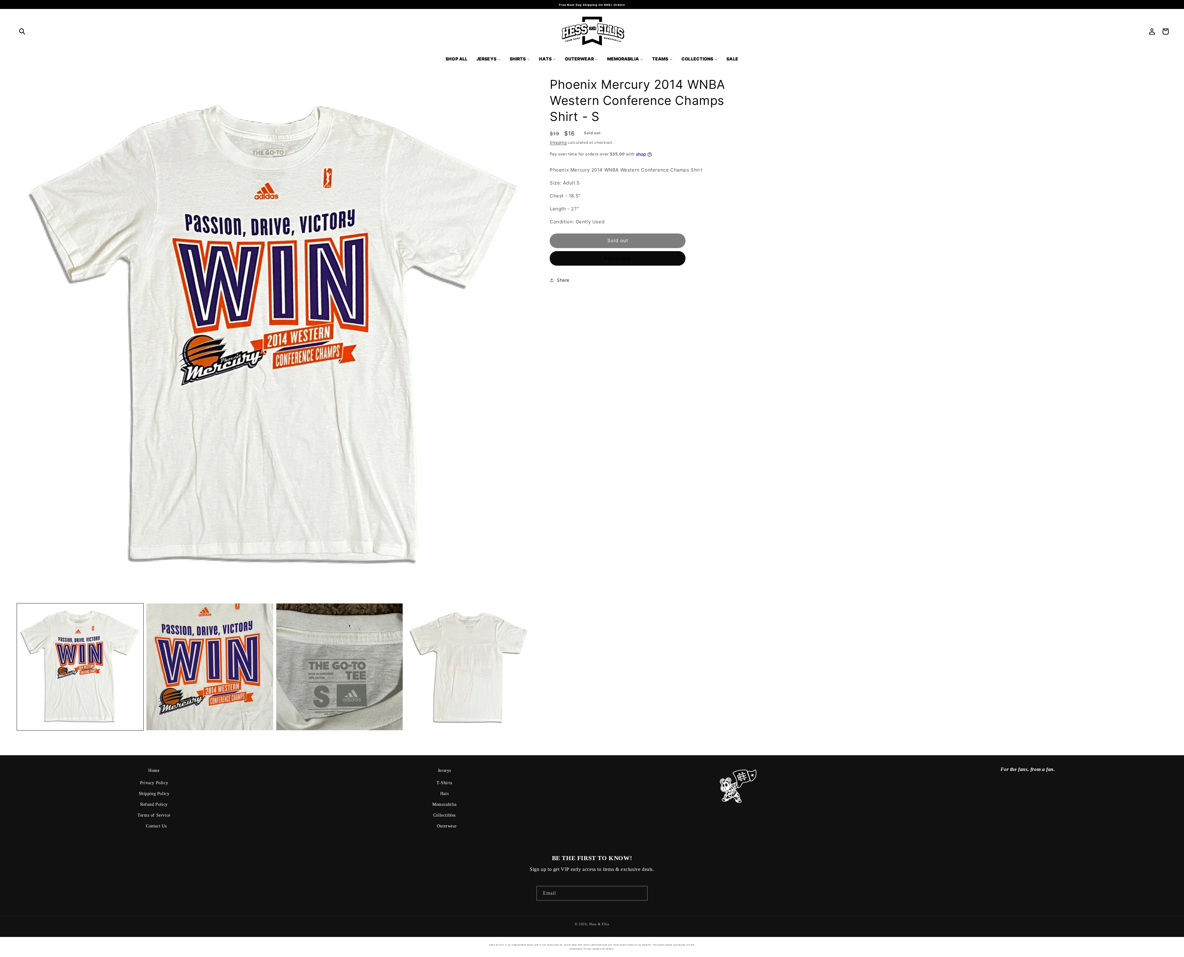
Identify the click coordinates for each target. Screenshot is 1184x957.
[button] (22, 31)
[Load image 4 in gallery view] (469, 666)
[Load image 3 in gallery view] (339, 666)
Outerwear (447, 826)
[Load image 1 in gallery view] (80, 666)
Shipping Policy (154, 793)
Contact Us (156, 826)
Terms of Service (154, 815)
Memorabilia (444, 804)
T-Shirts (444, 783)
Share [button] (563, 280)
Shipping (558, 142)
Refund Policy (154, 804)
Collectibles (444, 815)
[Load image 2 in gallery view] (209, 666)
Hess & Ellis (599, 924)
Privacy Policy (154, 783)
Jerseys (444, 770)
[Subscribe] (640, 893)
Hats (444, 793)
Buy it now (617, 258)
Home (153, 770)
